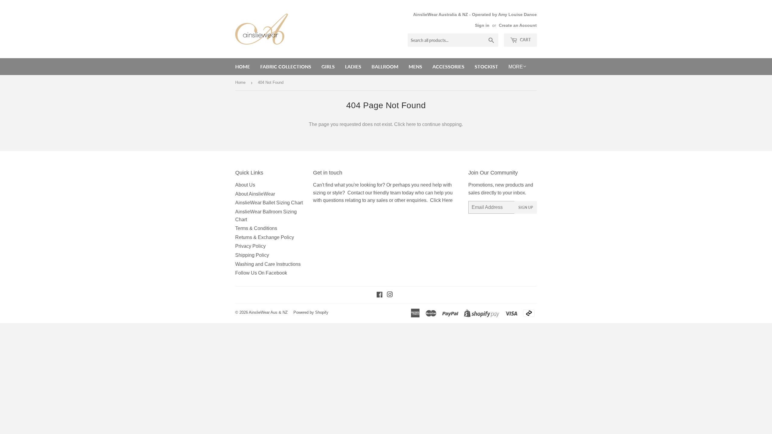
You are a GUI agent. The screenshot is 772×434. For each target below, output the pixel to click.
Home (242, 66)
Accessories (448, 66)
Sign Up (525, 207)
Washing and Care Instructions (268, 264)
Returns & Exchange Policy (264, 237)
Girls (328, 66)
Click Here (441, 200)
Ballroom (385, 66)
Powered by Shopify (310, 312)
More (515, 66)
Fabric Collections (285, 66)
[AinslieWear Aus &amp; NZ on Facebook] (379, 295)
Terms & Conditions (256, 228)
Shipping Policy (252, 255)
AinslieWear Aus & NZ (268, 312)
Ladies (353, 66)
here (411, 124)
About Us (245, 184)
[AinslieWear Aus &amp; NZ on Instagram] (390, 295)
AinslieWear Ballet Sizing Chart (269, 202)
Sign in (482, 25)
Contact (355, 192)
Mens (415, 66)
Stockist (486, 66)
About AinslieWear (255, 194)
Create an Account (518, 25)
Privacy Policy (250, 246)
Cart (525, 39)
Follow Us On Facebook (261, 272)
